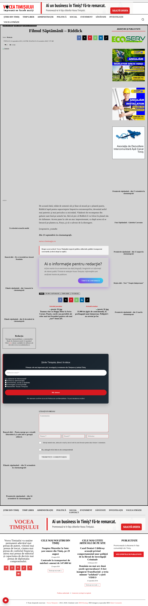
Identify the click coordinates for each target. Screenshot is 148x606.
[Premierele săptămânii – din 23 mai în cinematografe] (128, 299)
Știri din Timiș (8, 25)
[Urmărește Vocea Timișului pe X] (29, 568)
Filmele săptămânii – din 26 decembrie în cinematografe (19, 320)
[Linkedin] (100, 37)
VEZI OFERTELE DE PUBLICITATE (128, 554)
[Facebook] (79, 37)
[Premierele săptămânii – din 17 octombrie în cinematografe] (128, 178)
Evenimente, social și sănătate (18, 383)
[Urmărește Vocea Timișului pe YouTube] (18, 573)
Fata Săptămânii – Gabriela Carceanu (129, 222)
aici (10, 343)
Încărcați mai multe (55, 571)
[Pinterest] (90, 37)
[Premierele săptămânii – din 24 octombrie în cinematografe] (19, 483)
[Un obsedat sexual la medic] (19, 215)
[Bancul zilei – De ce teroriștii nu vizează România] (19, 244)
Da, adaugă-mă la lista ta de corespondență (57, 450)
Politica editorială (63, 593)
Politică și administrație (15, 381)
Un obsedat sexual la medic (19, 228)
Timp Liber (17, 25)
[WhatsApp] (95, 37)
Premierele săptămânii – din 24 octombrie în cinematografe (19, 497)
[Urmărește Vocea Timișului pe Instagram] (12, 568)
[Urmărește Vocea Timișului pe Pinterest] (18, 568)
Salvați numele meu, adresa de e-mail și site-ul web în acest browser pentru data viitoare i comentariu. (74, 442)
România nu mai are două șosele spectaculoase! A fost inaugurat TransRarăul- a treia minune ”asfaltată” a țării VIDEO (92, 572)
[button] (142, 19)
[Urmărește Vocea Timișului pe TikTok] (23, 568)
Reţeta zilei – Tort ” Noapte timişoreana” (129, 283)
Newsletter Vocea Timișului (17, 387)
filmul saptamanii (52, 293)
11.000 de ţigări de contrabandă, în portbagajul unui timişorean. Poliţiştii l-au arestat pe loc (92, 313)
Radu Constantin (116, 603)
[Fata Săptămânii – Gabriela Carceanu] (128, 209)
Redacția (9, 37)
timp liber (65, 293)
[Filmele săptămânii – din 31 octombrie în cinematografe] (19, 453)
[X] (84, 37)
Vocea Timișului (52, 603)
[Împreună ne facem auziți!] (18, 8)
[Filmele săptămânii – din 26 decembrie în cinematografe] (19, 306)
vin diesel (75, 293)
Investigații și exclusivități (16, 385)
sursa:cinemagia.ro (47, 241)
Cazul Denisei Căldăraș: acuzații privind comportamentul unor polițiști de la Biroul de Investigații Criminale (92, 554)
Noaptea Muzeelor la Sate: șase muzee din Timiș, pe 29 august (55, 551)
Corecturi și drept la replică (81, 593)
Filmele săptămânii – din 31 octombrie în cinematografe (19, 466)
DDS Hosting (83, 603)
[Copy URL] (106, 37)
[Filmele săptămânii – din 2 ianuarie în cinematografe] (19, 275)
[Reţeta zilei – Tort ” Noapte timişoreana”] (128, 270)
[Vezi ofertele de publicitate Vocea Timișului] (86, 8)
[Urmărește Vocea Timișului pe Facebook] (6, 568)
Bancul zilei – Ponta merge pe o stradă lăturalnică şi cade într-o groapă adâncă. (19, 434)
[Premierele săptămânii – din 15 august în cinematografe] (128, 238)
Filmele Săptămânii (29, 25)
